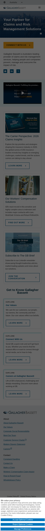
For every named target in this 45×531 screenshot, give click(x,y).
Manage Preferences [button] (22, 529)
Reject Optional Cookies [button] (23, 524)
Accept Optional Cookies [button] (23, 520)
